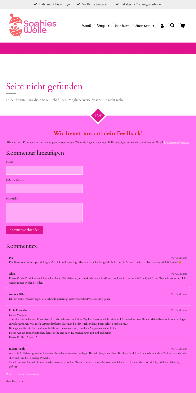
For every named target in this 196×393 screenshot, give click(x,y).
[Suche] (172, 25)
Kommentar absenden (24, 230)
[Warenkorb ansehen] (182, 26)
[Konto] (162, 26)
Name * (10, 162)
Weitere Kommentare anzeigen (23, 374)
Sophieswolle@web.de (176, 142)
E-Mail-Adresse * (15, 180)
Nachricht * (12, 198)
